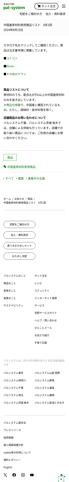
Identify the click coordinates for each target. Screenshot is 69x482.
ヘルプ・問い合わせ (45, 320)
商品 (10, 157)
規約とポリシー (12, 460)
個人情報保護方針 (13, 445)
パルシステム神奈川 (15, 380)
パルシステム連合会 (15, 422)
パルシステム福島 (44, 388)
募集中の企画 (36, 178)
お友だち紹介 (41, 335)
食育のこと (10, 290)
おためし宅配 (19, 256)
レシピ (38, 283)
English (8, 467)
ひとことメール (43, 328)
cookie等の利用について (17, 452)
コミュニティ (41, 290)
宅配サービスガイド (45, 313)
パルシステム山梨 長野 (47, 373)
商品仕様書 (13, 105)
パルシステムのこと (15, 275)
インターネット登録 (45, 298)
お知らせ (19, 199)
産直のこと (10, 298)
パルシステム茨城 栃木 (16, 402)
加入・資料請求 (55, 13)
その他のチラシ (16, 74)
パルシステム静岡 (44, 395)
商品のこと (10, 283)
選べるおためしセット (19, 245)
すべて (9, 178)
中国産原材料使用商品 (21, 166)
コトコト (12, 58)
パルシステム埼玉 (13, 395)
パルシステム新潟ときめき (49, 402)
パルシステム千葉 (13, 388)
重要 (21, 178)
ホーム (7, 199)
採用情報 (8, 437)
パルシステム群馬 (44, 380)
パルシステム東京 (13, 373)
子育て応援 (40, 342)
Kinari (10, 66)
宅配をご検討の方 (30, 13)
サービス (39, 305)
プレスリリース (12, 430)
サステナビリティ (13, 305)
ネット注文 (48, 6)
